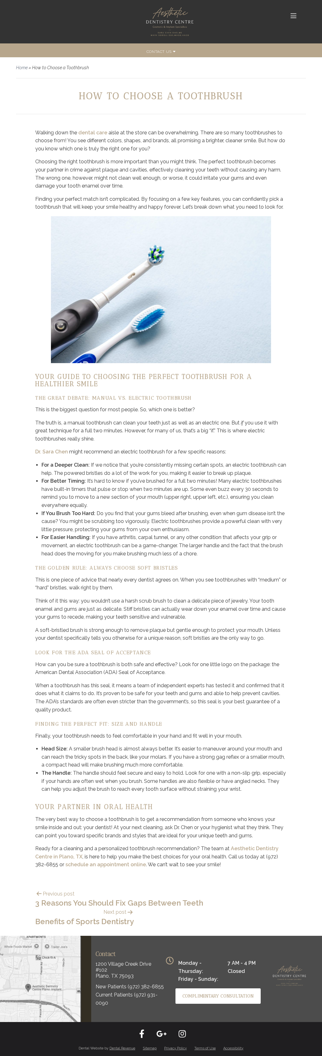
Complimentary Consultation (218, 996)
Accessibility (233, 1048)
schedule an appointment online (105, 865)
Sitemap (150, 1048)
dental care (92, 133)
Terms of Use (205, 1048)
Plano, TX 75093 (115, 976)
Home (22, 67)
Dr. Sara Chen (51, 452)
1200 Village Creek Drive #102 (123, 967)
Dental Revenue (122, 1048)
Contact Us (160, 51)
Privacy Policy (175, 1048)
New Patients (130, 987)
